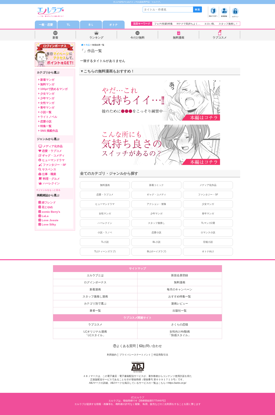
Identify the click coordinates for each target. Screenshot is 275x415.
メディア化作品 (208, 185)
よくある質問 (126, 346)
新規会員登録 (179, 275)
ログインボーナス (95, 282)
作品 (88, 45)
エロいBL (209, 23)
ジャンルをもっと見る (49, 190)
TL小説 (105, 242)
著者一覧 (95, 310)
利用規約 (112, 354)
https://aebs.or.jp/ (177, 383)
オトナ (113, 24)
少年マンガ (156, 213)
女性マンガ (105, 213)
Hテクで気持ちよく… (188, 23)
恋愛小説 (156, 232)
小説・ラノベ (105, 232)
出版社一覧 (180, 310)
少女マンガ (208, 204)
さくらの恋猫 (179, 324)
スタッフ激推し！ (228, 23)
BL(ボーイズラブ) (156, 251)
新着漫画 (95, 289)
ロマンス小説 (208, 232)
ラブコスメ (220, 37)
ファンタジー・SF (208, 194)
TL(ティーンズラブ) (105, 251)
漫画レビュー (179, 303)
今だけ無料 (137, 37)
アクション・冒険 (156, 204)
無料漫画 (178, 37)
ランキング (96, 37)
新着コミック (156, 185)
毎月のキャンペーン (179, 289)
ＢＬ (91, 24)
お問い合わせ (152, 346)
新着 (55, 37)
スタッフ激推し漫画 (95, 296)
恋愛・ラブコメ (104, 194)
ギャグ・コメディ (156, 194)
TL (68, 24)
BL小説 (156, 242)
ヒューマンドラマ (105, 204)
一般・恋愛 (46, 24)
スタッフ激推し (156, 223)
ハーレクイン (105, 223)
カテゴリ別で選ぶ (95, 303)
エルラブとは (95, 275)
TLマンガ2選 (208, 223)
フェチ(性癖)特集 (163, 23)
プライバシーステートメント (135, 354)
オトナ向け (208, 251)
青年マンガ (208, 213)
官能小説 (208, 242)
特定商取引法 (161, 354)
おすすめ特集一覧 (179, 296)
